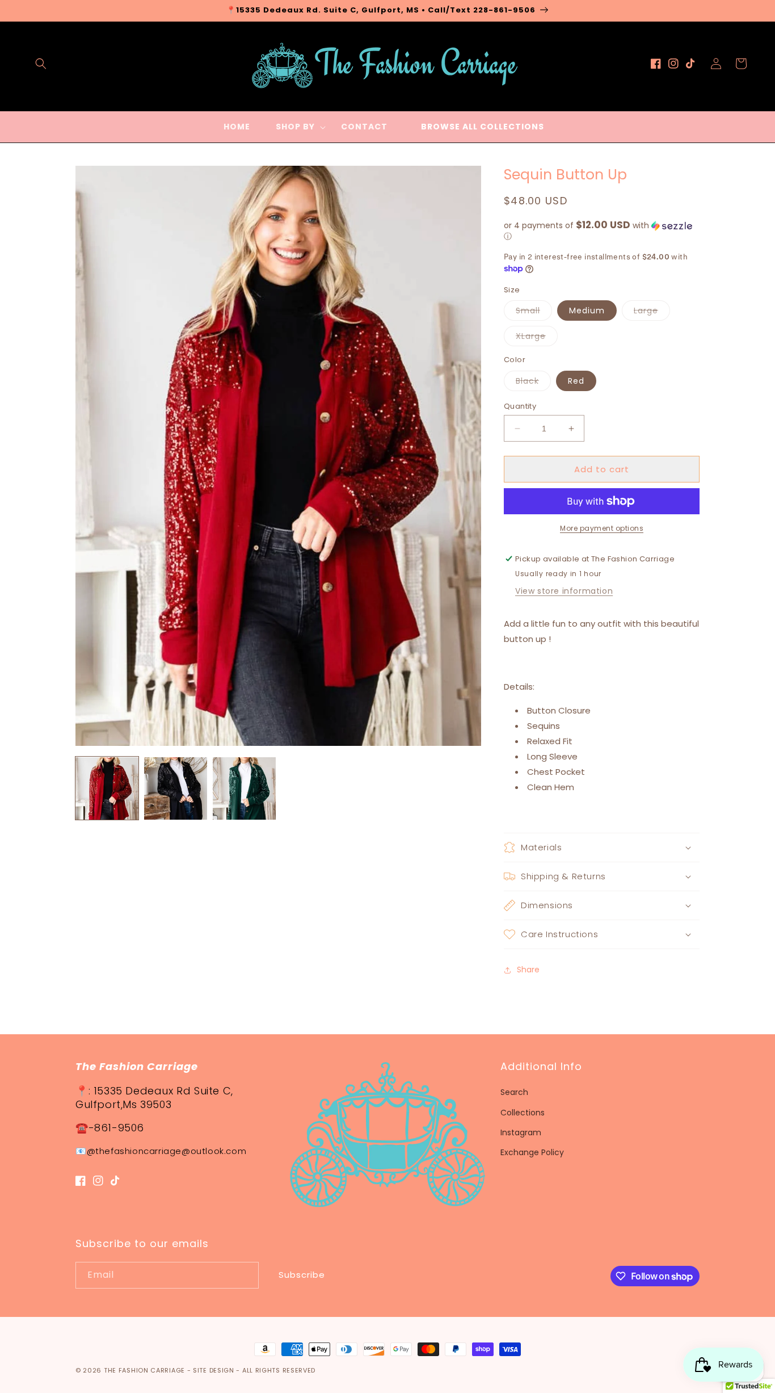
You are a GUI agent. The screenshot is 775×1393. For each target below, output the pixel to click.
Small (534, 312)
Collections (522, 1112)
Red (576, 381)
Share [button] (528, 969)
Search (514, 1092)
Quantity (520, 406)
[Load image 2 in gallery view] (175, 788)
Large (652, 312)
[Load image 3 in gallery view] (244, 788)
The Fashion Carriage (144, 1370)
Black (533, 383)
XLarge (537, 338)
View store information (564, 591)
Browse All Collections (482, 126)
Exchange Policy (532, 1152)
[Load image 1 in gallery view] (106, 788)
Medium (587, 310)
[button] (40, 63)
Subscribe (302, 1275)
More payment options (601, 528)
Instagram (520, 1132)
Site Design (213, 1370)
